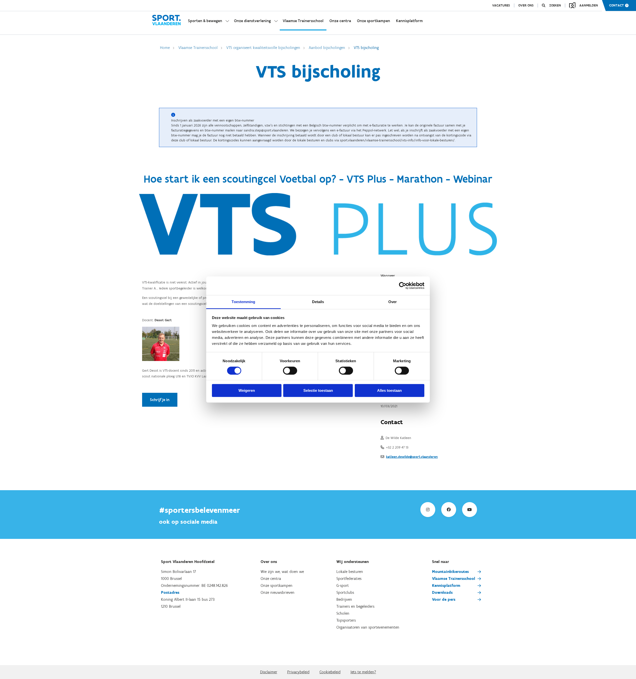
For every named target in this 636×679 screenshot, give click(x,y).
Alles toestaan (389, 390)
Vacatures (501, 5)
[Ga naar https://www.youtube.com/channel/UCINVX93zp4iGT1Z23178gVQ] (469, 509)
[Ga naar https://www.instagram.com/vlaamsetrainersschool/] (427, 509)
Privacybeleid (298, 672)
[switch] (290, 371)
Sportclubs (345, 592)
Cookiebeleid (330, 672)
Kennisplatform (446, 585)
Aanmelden (588, 5)
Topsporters (346, 620)
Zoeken (555, 5)
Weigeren (246, 390)
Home (165, 47)
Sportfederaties (348, 578)
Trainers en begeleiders (355, 606)
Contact (616, 5)
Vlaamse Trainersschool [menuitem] (303, 20)
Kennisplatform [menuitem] (409, 20)
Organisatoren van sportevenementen (367, 627)
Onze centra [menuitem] (340, 20)
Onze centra (271, 578)
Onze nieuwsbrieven (277, 592)
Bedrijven (344, 599)
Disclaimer (268, 672)
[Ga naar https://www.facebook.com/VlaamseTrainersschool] (448, 509)
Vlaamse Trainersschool (198, 47)
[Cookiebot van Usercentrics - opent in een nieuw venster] (402, 285)
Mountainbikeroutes (450, 571)
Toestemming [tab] (243, 301)
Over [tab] (392, 301)
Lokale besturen (349, 571)
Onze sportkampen (276, 585)
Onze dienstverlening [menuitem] (252, 20)
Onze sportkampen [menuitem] (373, 20)
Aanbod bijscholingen (327, 47)
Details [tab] (318, 301)
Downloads (442, 592)
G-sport (342, 585)
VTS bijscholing (366, 47)
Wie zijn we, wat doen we (282, 571)
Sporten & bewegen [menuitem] (205, 20)
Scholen (342, 613)
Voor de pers (443, 599)
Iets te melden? (363, 672)
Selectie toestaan (318, 390)
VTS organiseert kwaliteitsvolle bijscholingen (263, 47)
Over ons (526, 5)
